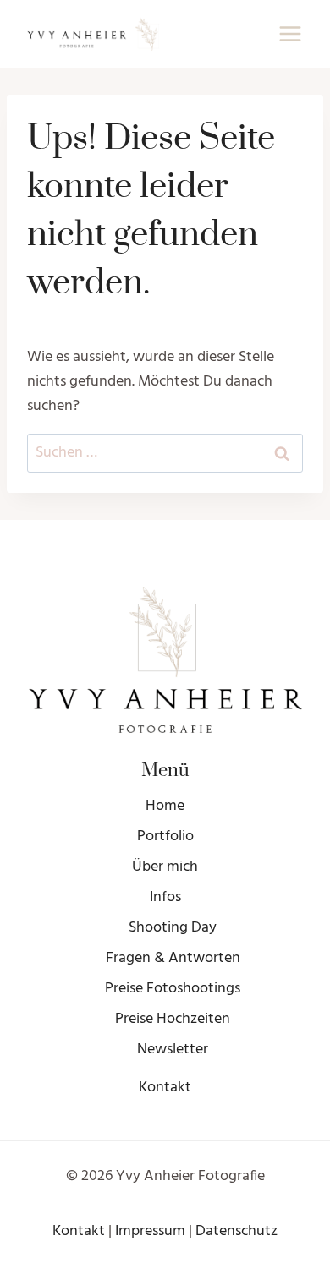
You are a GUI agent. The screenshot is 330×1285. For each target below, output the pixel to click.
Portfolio (165, 836)
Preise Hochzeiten (172, 1019)
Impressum (150, 1231)
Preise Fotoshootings (172, 988)
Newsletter (172, 1049)
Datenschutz (236, 1231)
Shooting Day (173, 928)
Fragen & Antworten (173, 958)
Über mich (165, 867)
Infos (165, 897)
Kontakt (165, 1087)
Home (165, 806)
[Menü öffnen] (290, 33)
